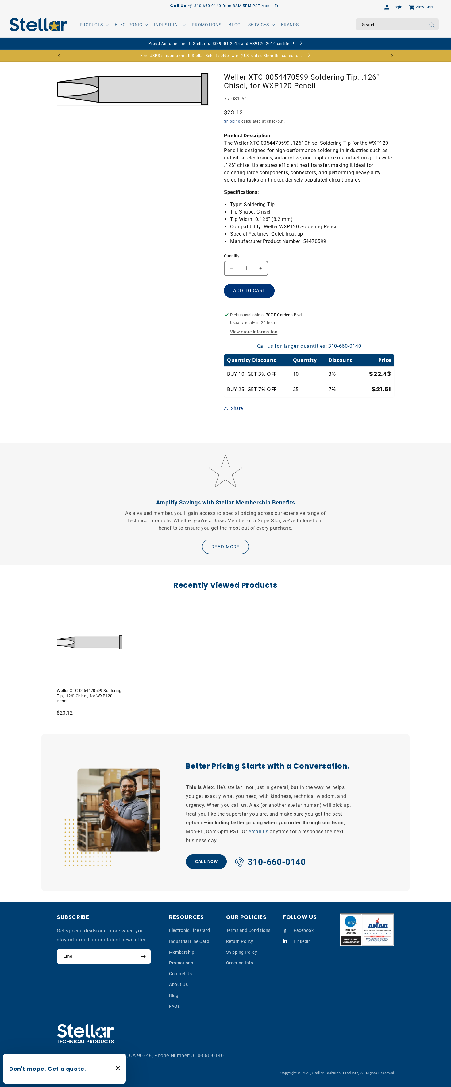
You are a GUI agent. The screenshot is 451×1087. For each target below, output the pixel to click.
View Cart (424, 7)
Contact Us (180, 973)
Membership (181, 952)
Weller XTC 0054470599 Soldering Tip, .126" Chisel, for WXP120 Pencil (89, 695)
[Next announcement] (392, 55)
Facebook (304, 930)
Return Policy (239, 941)
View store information (253, 331)
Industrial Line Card (189, 941)
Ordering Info (239, 962)
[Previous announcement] (59, 55)
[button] (93, 24)
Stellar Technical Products (335, 1073)
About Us (178, 984)
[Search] (432, 25)
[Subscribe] (143, 956)
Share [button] (237, 408)
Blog (173, 995)
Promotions (181, 962)
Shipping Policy (241, 952)
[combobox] (397, 24)
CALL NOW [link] (206, 861)
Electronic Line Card (189, 930)
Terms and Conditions (248, 930)
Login (397, 7)
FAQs (174, 1006)
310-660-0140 (207, 1055)
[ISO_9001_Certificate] (367, 929)
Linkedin (302, 941)
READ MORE (225, 547)
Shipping (232, 121)
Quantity (231, 255)
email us (258, 831)
